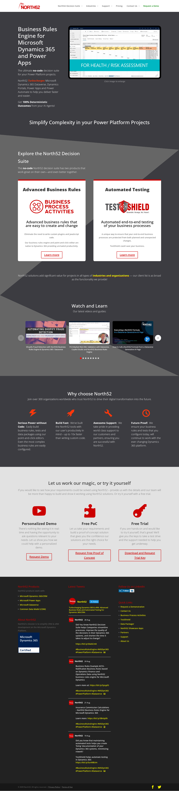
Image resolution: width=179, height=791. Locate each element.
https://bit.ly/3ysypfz (99, 685)
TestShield (125, 619)
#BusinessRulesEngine (86, 649)
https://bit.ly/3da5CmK (86, 644)
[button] (45, 338)
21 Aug (87, 702)
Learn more (51, 255)
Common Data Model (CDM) (33, 609)
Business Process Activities (133, 615)
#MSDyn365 (103, 649)
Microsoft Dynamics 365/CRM (33, 596)
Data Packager (127, 624)
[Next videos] (158, 338)
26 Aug (87, 620)
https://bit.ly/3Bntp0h (98, 718)
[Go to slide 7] (95, 358)
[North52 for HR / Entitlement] (115, 77)
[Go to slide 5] (90, 358)
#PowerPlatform (83, 652)
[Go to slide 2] (83, 358)
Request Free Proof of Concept (89, 555)
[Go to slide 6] (93, 358)
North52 (79, 620)
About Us (125, 641)
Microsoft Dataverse (29, 604)
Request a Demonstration (132, 606)
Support (124, 636)
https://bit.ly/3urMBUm (86, 762)
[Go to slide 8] (98, 358)
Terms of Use (67, 787)
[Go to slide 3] (85, 358)
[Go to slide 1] (81, 358)
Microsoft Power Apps (30, 600)
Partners (125, 632)
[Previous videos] (21, 338)
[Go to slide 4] (88, 358)
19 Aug (87, 736)
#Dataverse (96, 652)
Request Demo (39, 557)
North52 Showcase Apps (132, 628)
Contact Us (126, 611)
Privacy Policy (54, 787)
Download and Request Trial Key (140, 555)
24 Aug (87, 661)
